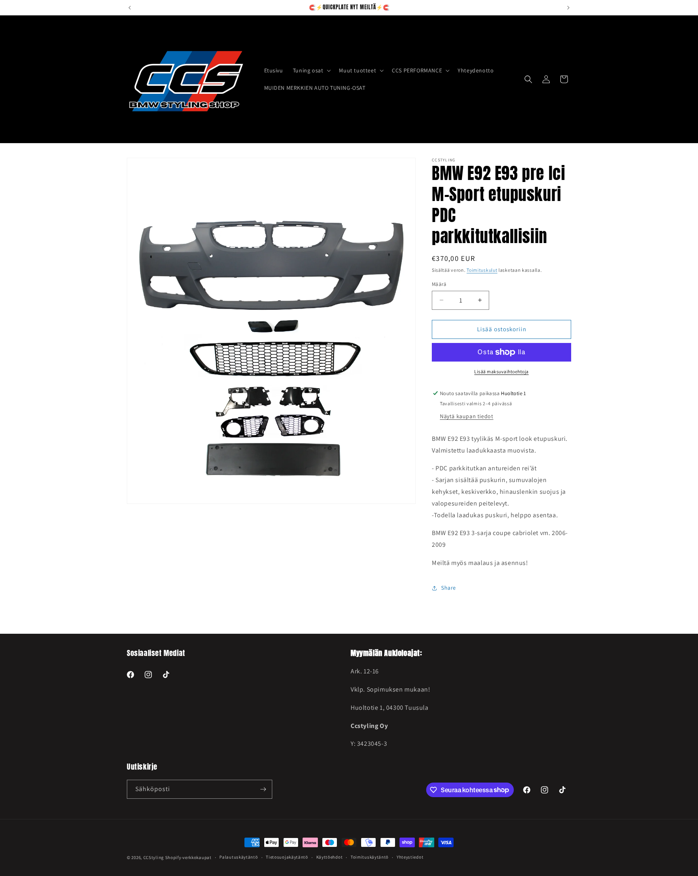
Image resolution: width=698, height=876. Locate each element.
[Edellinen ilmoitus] (130, 7)
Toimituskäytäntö (370, 857)
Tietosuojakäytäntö (287, 857)
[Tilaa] (263, 789)
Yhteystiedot (410, 857)
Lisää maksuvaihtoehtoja (501, 371)
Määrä (439, 284)
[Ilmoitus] (568, 7)
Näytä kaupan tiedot (466, 416)
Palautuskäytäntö (238, 857)
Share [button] (448, 587)
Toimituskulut (482, 270)
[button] (311, 70)
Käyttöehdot (329, 857)
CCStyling (153, 857)
